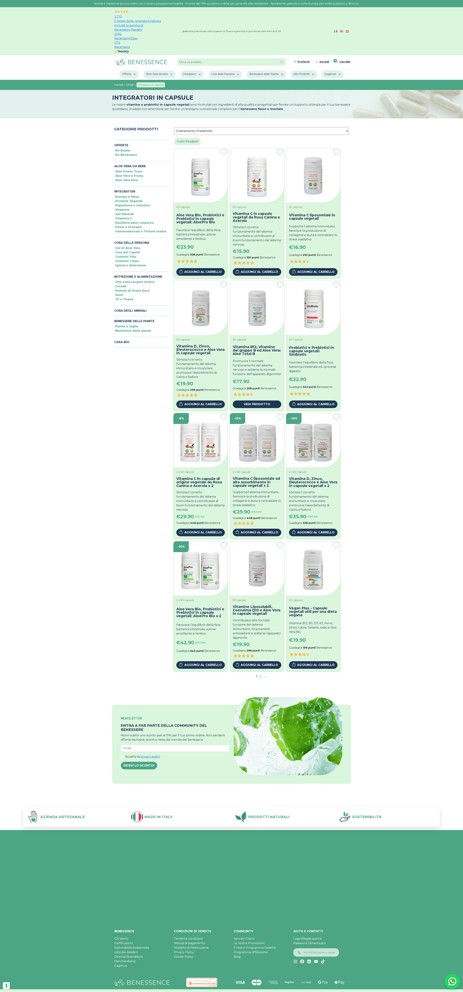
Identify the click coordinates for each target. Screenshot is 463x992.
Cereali (120, 286)
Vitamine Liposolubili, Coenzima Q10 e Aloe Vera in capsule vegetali (256, 610)
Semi (119, 295)
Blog (237, 956)
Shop (130, 84)
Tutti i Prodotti (187, 141)
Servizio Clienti (244, 938)
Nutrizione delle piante (133, 330)
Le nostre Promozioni (249, 943)
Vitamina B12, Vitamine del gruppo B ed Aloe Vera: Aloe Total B (257, 350)
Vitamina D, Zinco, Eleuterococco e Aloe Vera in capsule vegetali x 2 (313, 482)
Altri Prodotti (302, 74)
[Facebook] (302, 961)
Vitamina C (123, 218)
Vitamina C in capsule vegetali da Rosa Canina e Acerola (256, 217)
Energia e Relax (127, 196)
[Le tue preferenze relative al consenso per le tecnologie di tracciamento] (6, 985)
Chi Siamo (121, 938)
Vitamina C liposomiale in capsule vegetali (312, 216)
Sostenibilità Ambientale (131, 947)
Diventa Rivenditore (128, 956)
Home (118, 84)
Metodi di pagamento (189, 943)
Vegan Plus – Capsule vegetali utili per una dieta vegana (313, 612)
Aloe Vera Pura (126, 180)
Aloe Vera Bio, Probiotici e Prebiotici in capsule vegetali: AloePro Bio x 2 (200, 612)
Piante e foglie (126, 326)
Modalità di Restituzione (191, 947)
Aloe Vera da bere (157, 74)
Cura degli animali (130, 310)
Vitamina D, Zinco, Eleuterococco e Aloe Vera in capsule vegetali (200, 350)
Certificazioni (123, 943)
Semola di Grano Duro (132, 290)
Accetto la (142, 756)
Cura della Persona (223, 74)
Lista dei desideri (126, 952)
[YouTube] (316, 961)
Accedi (324, 61)
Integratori (189, 74)
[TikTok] (323, 961)
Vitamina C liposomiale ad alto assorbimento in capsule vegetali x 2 (256, 482)
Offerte (126, 74)
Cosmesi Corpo (127, 261)
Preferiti (304, 61)
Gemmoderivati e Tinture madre (140, 231)
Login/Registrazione (307, 938)
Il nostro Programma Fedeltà (255, 947)
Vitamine (122, 209)
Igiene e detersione (130, 265)
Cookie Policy (183, 956)
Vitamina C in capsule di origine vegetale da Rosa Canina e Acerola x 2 (199, 482)
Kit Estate (122, 150)
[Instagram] (295, 961)
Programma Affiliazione (250, 952)
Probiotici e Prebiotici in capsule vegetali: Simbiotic (311, 351)
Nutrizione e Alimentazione (138, 276)
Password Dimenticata (309, 943)
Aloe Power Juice (128, 171)
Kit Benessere (126, 155)
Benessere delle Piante (264, 74)
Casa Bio (121, 342)
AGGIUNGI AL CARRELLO (203, 272)
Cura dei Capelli (127, 252)
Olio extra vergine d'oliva (134, 282)
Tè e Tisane (124, 299)
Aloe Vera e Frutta (129, 175)
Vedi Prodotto (257, 404)
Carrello (345, 61)
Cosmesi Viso (125, 256)
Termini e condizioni (188, 938)
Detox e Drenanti (128, 227)
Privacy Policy (184, 952)
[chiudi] (281, 62)
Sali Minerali (124, 214)
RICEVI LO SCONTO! (139, 765)
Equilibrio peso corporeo (134, 222)
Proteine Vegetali (129, 201)
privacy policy (150, 756)
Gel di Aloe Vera (127, 248)
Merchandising (125, 961)
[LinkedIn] (309, 961)
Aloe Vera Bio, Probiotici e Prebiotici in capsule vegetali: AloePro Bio (200, 218)
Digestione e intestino (132, 205)
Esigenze (330, 74)
